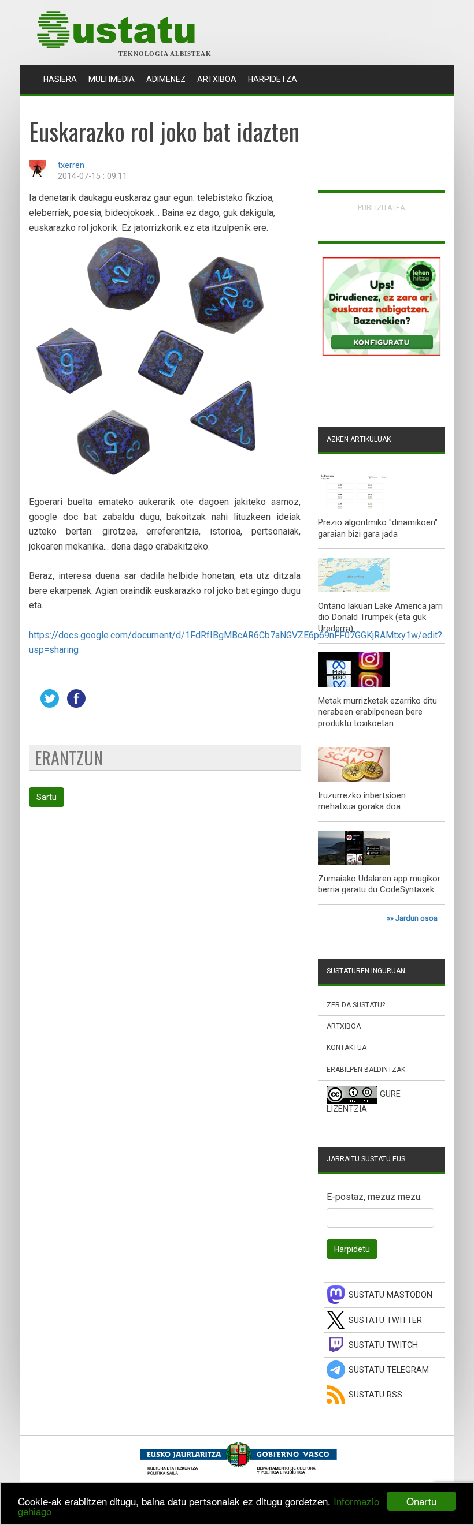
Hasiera (63, 79)
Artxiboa (216, 79)
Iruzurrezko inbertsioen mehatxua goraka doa (362, 801)
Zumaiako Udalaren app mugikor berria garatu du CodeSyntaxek (379, 884)
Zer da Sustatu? (356, 1005)
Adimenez (166, 79)
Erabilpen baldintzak (366, 1070)
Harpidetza (272, 79)
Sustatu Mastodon (390, 1295)
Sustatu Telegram (389, 1370)
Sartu (46, 797)
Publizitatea (381, 207)
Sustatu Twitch (383, 1345)
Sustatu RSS (375, 1395)
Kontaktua (346, 1048)
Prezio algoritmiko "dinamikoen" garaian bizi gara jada (378, 528)
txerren (71, 165)
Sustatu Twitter (385, 1320)
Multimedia (111, 79)
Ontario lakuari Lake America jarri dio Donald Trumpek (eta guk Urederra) (380, 617)
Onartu (421, 1501)
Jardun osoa (416, 918)
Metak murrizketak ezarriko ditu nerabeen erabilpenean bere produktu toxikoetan (377, 712)
